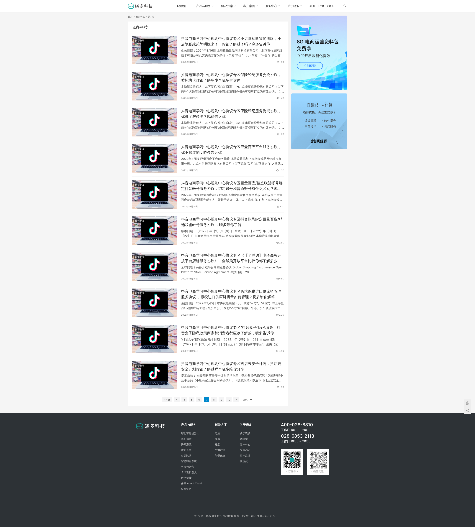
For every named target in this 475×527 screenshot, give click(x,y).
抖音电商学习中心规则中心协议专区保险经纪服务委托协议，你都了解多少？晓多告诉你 (231, 113)
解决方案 (227, 6)
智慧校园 (220, 450)
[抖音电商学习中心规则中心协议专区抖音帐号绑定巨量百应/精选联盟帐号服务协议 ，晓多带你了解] (154, 230)
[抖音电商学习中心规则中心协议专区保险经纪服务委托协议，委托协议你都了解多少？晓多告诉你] (154, 86)
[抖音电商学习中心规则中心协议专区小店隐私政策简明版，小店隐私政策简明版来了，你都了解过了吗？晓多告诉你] (154, 50)
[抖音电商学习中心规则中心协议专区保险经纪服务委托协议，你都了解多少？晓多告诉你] (154, 122)
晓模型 (181, 6)
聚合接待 (186, 488)
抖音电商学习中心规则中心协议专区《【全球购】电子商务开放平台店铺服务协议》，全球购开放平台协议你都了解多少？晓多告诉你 (231, 258)
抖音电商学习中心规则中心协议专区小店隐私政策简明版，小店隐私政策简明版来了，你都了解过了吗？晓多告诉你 (231, 41)
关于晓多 (293, 6)
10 (228, 399)
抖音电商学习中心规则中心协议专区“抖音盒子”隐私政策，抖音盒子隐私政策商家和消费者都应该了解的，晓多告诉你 (231, 330)
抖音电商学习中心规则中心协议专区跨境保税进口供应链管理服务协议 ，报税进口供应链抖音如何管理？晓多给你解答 (231, 294)
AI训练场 (186, 455)
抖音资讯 (139, 40)
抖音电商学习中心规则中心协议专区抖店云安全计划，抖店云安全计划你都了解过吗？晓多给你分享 (231, 366)
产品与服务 (203, 6)
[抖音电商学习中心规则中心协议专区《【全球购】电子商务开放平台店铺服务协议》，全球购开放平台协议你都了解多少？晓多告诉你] (154, 267)
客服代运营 (187, 466)
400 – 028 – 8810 (321, 6)
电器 (217, 433)
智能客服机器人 (190, 433)
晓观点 (244, 461)
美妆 (217, 438)
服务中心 (271, 6)
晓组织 (244, 438)
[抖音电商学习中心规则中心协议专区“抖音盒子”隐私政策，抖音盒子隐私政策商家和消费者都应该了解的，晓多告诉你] (154, 339)
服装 (217, 444)
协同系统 (186, 444)
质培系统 (186, 450)
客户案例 (249, 6)
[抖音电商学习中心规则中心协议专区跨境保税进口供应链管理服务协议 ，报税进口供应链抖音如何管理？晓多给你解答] (154, 303)
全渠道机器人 (189, 472)
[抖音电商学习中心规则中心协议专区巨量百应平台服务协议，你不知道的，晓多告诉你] (154, 158)
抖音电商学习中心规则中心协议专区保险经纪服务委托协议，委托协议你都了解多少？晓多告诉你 (231, 77)
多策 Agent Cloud (191, 483)
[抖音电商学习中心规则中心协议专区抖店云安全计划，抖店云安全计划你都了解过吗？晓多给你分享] (154, 375)
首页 (130, 16)
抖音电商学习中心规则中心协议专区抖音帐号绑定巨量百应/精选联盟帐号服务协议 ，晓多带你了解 (232, 222)
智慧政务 (220, 455)
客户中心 (245, 444)
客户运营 (186, 438)
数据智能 (186, 477)
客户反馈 (245, 455)
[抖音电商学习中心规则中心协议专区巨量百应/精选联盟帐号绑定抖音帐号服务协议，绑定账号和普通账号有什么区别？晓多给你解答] (154, 194)
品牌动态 (245, 450)
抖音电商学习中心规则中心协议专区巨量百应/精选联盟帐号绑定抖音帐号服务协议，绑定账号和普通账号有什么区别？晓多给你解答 (232, 186)
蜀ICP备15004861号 (262, 515)
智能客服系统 (189, 461)
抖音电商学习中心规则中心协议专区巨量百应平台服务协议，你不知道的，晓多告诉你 (231, 149)
